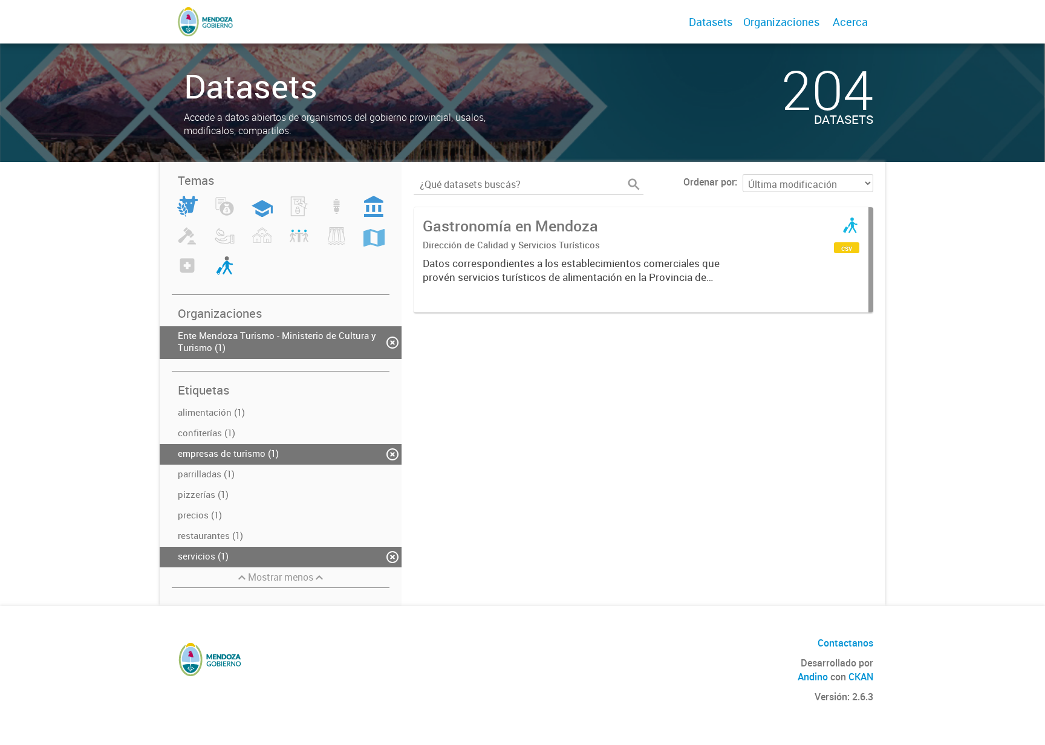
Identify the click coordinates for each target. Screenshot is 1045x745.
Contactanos (845, 643)
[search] (633, 184)
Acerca (850, 22)
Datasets (710, 22)
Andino (813, 676)
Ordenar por (709, 182)
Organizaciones (781, 22)
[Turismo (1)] (224, 272)
